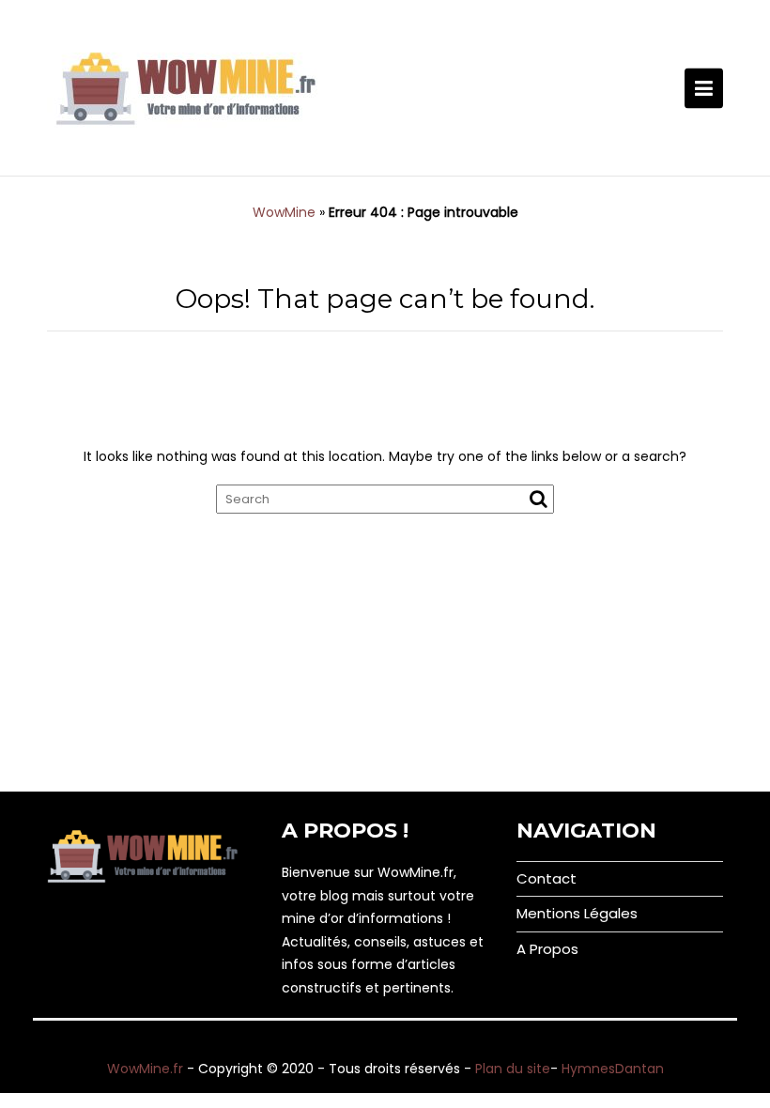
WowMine (284, 212)
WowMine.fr (145, 1068)
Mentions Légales (577, 913)
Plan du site (512, 1068)
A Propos (547, 949)
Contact (546, 878)
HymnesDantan (613, 1068)
